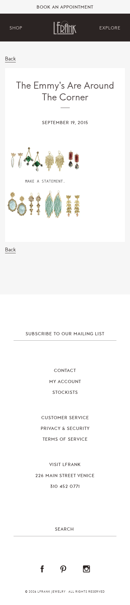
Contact (65, 371)
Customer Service (65, 418)
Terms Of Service (65, 439)
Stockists (65, 392)
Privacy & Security (65, 429)
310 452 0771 (65, 486)
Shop (15, 28)
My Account (65, 382)
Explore (110, 28)
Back (10, 58)
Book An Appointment (65, 7)
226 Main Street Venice (65, 476)
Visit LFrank (65, 465)
